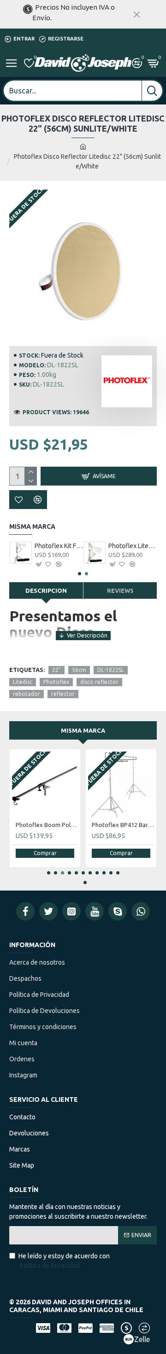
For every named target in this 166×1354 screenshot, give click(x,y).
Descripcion (46, 590)
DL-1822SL (110, 670)
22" (56, 670)
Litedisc (22, 682)
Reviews (120, 590)
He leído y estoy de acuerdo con (64, 1260)
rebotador (26, 694)
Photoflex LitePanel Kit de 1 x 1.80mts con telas (58, 546)
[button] (79, 573)
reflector (63, 694)
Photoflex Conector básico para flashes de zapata (127, 825)
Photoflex (56, 682)
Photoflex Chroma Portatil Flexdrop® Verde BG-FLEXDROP (51, 825)
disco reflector (99, 682)
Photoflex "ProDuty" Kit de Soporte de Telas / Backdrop (132, 546)
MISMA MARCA (83, 730)
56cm (79, 670)
